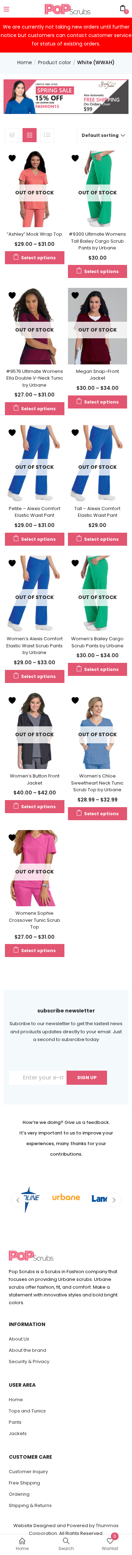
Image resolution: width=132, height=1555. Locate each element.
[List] (47, 135)
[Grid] (30, 135)
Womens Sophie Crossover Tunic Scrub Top (34, 920)
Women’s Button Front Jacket (34, 779)
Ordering (19, 1494)
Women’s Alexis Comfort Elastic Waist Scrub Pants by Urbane (34, 645)
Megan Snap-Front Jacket (97, 375)
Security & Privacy (29, 1361)
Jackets (18, 1433)
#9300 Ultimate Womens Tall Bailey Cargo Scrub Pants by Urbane (97, 241)
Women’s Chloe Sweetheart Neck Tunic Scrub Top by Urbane (97, 783)
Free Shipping (24, 1483)
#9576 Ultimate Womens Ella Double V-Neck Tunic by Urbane (34, 378)
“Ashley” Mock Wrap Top (34, 234)
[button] (102, 135)
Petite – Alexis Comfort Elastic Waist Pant (34, 512)
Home (24, 62)
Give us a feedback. (87, 1122)
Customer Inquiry (28, 1471)
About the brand (27, 1350)
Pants (15, 1422)
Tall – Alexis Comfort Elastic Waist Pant (97, 512)
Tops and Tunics (27, 1411)
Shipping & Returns (30, 1505)
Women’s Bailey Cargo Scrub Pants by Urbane (97, 642)
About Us (19, 1339)
